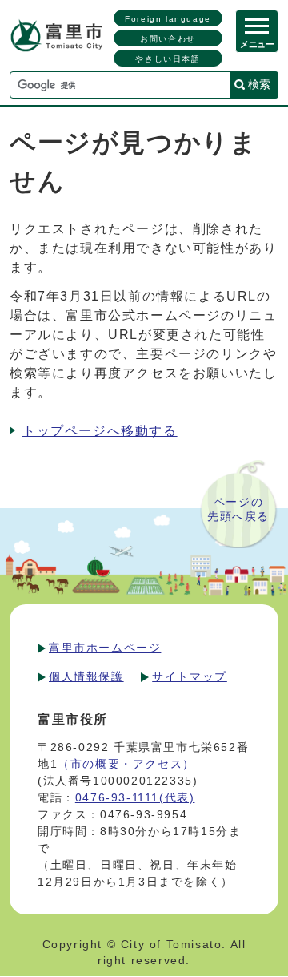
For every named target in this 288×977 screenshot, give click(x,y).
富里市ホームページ (105, 647)
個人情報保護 (86, 676)
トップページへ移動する (100, 431)
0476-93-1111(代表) (135, 797)
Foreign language (168, 18)
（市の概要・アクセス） (126, 763)
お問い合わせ (168, 38)
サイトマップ (189, 676)
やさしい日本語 (167, 59)
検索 (259, 84)
